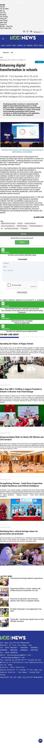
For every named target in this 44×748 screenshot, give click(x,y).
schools (19, 223)
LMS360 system (22, 226)
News (3, 45)
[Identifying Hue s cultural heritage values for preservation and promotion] (22, 555)
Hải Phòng (3, 20)
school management (8, 226)
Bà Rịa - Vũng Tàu (6, 26)
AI (1, 228)
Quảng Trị (3, 24)
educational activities (11, 228)
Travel (14, 45)
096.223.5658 (4, 2)
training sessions (30, 223)
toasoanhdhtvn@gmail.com (18, 2)
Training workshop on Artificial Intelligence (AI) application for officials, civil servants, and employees (21, 113)
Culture (8, 45)
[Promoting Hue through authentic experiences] (4, 581)
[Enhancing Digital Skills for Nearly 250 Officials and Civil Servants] (22, 462)
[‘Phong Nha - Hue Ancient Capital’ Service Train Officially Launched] (4, 622)
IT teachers (24, 228)
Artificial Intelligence (35, 226)
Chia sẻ (40, 62)
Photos (35, 45)
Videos (41, 45)
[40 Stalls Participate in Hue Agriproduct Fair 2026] (4, 612)
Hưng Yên (3, 19)
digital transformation (8, 223)
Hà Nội (2, 7)
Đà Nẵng (3, 15)
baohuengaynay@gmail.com (19, 655)
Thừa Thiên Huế (5, 28)
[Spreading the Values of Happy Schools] (22, 368)
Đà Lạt (2, 11)
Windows (29, 45)
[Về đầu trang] (40, 741)
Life (25, 45)
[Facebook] (27, 32)
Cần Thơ (3, 13)
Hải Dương (4, 17)
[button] (22, 682)
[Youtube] (31, 32)
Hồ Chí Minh (4, 9)
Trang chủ (6, 52)
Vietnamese (37, 32)
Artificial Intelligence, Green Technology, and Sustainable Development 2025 (21, 110)
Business (20, 45)
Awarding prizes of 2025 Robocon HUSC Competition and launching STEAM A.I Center (21, 107)
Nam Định (3, 22)
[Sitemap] (24, 32)
